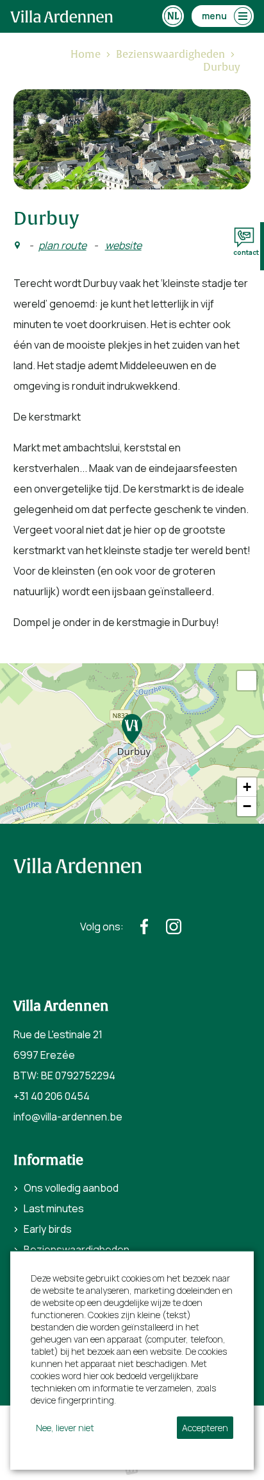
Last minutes (54, 1208)
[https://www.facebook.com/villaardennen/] (144, 926)
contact (246, 252)
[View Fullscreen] (246, 680)
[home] (61, 16)
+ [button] (247, 787)
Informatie (48, 1160)
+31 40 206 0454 (51, 1096)
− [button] (247, 806)
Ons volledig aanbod (71, 1188)
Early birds (48, 1229)
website (123, 245)
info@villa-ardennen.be (67, 1117)
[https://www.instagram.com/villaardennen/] (173, 926)
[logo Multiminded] (132, 1469)
